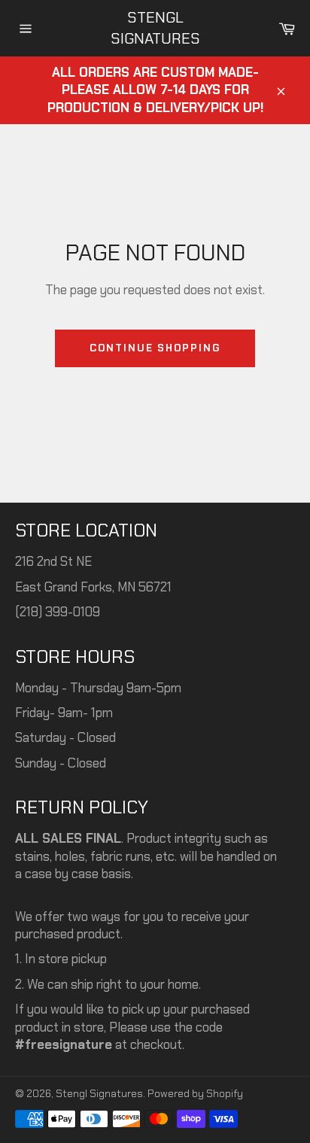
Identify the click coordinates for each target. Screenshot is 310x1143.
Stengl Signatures (155, 28)
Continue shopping (155, 348)
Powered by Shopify (195, 1093)
